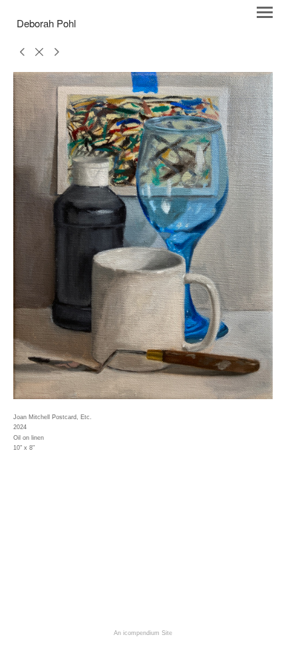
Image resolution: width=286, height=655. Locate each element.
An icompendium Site (143, 633)
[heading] (46, 25)
